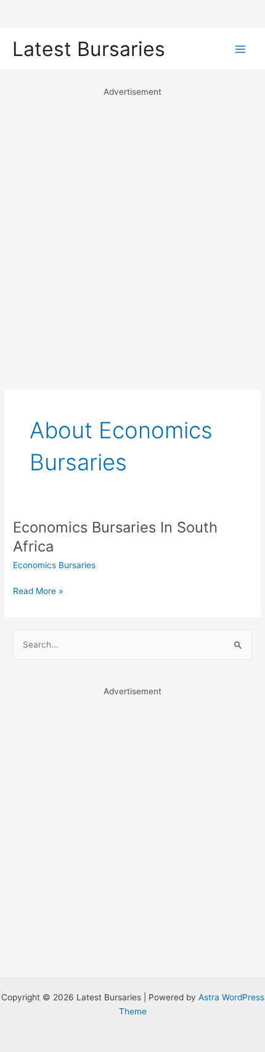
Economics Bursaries (54, 565)
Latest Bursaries (88, 49)
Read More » (38, 591)
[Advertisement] (132, 230)
